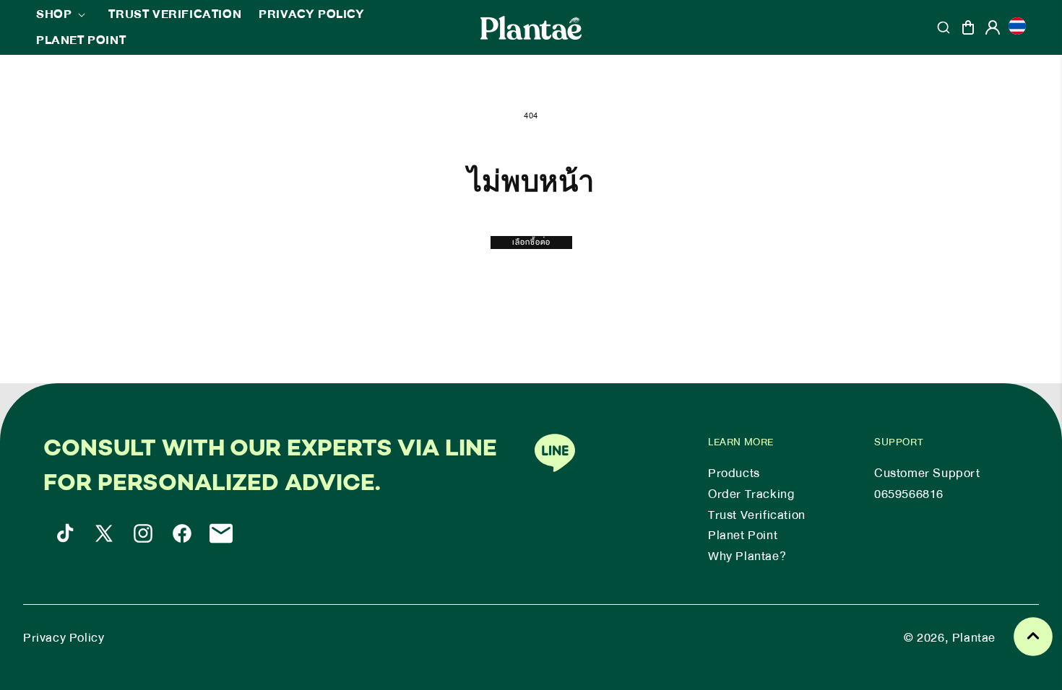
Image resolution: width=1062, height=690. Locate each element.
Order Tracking (751, 494)
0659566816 (909, 494)
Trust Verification (757, 515)
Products (734, 473)
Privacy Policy (63, 638)
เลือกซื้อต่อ (531, 242)
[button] (63, 14)
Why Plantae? (747, 556)
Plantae (974, 637)
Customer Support (927, 473)
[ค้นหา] (943, 27)
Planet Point (742, 535)
